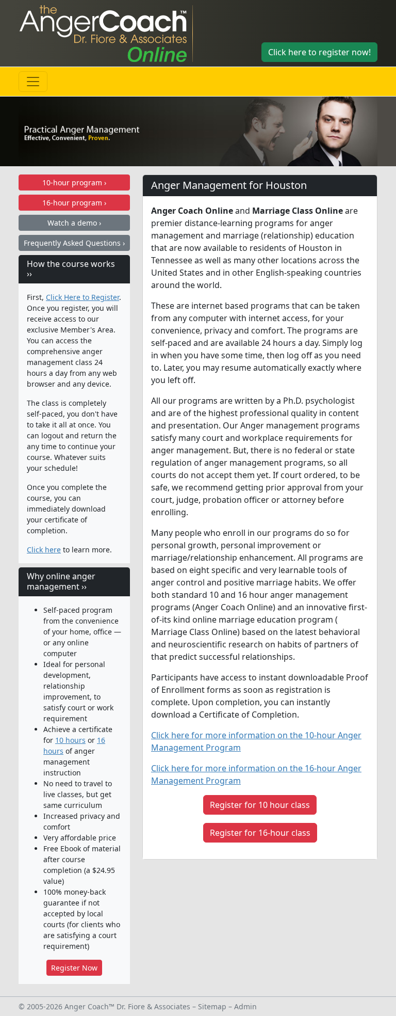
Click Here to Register (82, 297)
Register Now (74, 968)
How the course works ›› (71, 268)
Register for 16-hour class (260, 832)
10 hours (70, 740)
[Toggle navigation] (33, 81)
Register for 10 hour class (260, 805)
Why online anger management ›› (61, 581)
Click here (44, 549)
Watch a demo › (74, 223)
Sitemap (212, 1006)
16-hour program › (74, 203)
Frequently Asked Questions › (74, 243)
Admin (245, 1006)
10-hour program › (74, 182)
